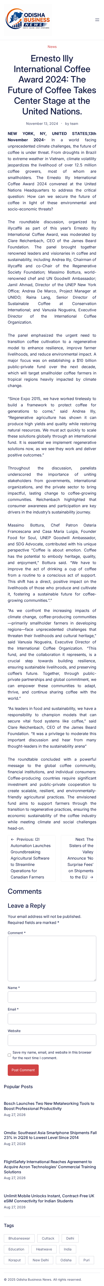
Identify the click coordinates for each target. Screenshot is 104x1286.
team (74, 123)
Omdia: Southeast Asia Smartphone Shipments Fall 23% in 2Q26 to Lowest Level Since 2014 (50, 1135)
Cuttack (48, 1238)
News (52, 47)
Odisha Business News (33, 1279)
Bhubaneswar (19, 1238)
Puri (86, 1260)
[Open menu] (97, 20)
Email (13, 1009)
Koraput (14, 1260)
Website (14, 1031)
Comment (17, 933)
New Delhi (41, 1260)
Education (16, 1249)
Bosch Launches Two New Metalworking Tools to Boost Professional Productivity (49, 1106)
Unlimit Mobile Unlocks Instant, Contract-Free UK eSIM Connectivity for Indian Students (49, 1198)
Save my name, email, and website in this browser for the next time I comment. (52, 1055)
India (68, 1249)
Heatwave (44, 1249)
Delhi (70, 1238)
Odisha (66, 1260)
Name (14, 988)
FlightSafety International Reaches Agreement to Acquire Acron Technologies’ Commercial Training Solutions (50, 1166)
